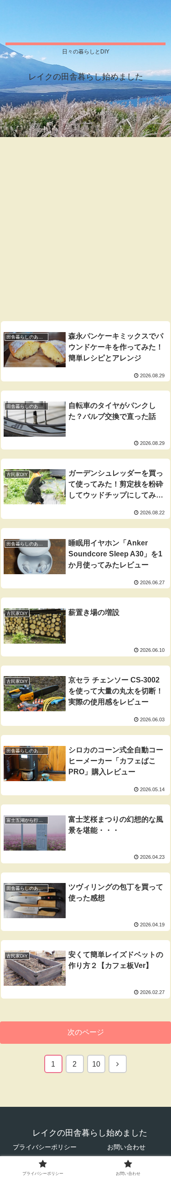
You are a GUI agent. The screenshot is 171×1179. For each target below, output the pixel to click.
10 (96, 1064)
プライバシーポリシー (45, 1147)
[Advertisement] (85, 225)
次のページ (85, 1032)
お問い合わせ (126, 1147)
